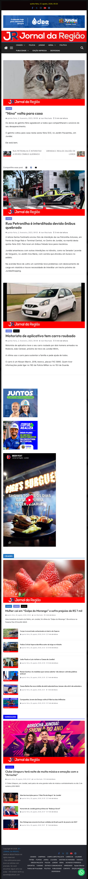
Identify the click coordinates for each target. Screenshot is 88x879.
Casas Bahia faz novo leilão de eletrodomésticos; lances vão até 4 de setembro (51, 686)
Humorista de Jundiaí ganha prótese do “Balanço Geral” (40, 809)
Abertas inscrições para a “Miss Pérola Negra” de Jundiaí (40, 795)
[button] (24, 45)
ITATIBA (31, 860)
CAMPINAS (41, 857)
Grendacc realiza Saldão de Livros (60, 152)
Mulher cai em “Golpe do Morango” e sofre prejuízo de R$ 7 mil (43, 610)
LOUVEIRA (53, 860)
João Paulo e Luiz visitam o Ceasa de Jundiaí (37, 659)
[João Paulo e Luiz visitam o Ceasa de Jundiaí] (10, 662)
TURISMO (40, 865)
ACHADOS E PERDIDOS (73, 862)
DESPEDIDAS (55, 50)
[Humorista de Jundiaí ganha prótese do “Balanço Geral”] (10, 810)
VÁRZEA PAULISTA (37, 862)
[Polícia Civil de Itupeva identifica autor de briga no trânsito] (10, 646)
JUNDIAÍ (42, 45)
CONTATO (66, 868)
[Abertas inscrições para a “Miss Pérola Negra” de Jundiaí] (10, 797)
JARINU (45, 860)
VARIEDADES (9, 767)
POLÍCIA (32, 45)
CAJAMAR (78, 857)
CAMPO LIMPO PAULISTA (55, 857)
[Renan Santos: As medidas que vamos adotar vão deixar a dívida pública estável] (10, 675)
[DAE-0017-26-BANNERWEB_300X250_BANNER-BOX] (20, 390)
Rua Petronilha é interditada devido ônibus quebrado (27, 152)
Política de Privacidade (35, 868)
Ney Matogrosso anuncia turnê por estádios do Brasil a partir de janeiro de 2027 (48, 822)
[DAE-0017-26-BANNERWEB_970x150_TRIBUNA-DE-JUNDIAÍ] (44, 17)
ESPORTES (31, 865)
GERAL (50, 45)
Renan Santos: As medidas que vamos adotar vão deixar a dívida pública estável (48, 673)
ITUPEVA (39, 860)
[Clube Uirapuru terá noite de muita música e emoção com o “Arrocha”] (44, 742)
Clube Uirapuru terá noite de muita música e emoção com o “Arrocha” (41, 773)
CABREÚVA (69, 857)
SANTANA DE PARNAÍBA (67, 860)
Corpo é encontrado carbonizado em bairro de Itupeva (39, 631)
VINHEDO (80, 860)
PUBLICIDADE (21, 50)
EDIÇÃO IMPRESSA (40, 50)
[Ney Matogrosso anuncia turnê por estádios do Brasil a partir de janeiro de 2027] (10, 824)
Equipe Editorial (79, 865)
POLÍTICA (63, 45)
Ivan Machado (46, 118)
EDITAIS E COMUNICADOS (53, 865)
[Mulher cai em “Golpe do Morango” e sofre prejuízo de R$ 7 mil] (44, 581)
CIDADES (19, 45)
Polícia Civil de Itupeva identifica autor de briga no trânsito (41, 645)
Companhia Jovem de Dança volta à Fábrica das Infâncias (42, 700)
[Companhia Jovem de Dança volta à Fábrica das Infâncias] (10, 702)
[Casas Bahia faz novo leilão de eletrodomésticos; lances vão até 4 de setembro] (10, 689)
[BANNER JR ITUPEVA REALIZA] (20, 422)
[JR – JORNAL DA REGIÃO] (44, 32)
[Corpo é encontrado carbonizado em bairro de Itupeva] (10, 633)
